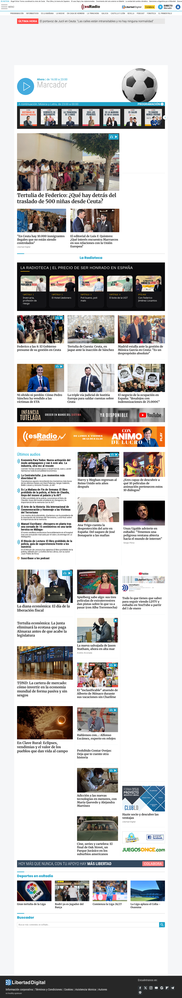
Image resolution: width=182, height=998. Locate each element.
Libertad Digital (72, 982)
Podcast (140, 13)
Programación (17, 13)
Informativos (32, 13)
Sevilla (130, 13)
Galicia (105, 13)
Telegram (172, 988)
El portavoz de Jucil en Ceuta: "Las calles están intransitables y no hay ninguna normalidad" (97, 21)
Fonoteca (151, 13)
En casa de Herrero (75, 13)
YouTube (156, 988)
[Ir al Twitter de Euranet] (134, 837)
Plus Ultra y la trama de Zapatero (58, 1)
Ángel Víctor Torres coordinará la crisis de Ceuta (28, 1)
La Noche (60, 13)
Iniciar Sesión (178, 7)
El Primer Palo (165, 13)
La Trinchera (93, 13)
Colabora (149, 7)
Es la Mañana (47, 13)
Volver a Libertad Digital (131, 7)
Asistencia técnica (85, 989)
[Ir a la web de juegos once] (143, 850)
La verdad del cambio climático (137, 1)
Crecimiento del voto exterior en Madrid (110, 1)
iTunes (140, 992)
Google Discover (162, 988)
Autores (102, 989)
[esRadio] (90, 7)
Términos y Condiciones (48, 989)
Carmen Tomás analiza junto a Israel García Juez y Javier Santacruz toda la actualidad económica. (46, 465)
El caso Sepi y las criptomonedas (83, 1)
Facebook (140, 988)
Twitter (145, 988)
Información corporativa (19, 989)
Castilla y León (118, 13)
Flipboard (167, 988)
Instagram (151, 988)
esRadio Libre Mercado (91, 437)
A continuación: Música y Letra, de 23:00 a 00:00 (48, 104)
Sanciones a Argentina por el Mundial (162, 1)
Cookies (68, 989)
